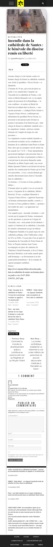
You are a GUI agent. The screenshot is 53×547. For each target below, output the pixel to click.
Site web (11, 446)
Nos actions (14, 544)
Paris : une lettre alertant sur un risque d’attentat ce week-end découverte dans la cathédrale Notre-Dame (16, 314)
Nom (10, 433)
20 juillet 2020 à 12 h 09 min (17, 388)
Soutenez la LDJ (28, 544)
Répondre (11, 399)
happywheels (12, 331)
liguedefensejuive (17, 58)
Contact (36, 536)
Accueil (16, 536)
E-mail (10, 440)
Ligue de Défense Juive (34, 540)
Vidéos (40, 544)
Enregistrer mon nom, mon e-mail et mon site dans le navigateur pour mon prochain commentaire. (25, 455)
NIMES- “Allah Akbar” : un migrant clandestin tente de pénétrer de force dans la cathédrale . (34, 295)
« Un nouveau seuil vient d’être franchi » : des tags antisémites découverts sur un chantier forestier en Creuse (25, 528)
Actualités (15, 37)
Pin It (11, 69)
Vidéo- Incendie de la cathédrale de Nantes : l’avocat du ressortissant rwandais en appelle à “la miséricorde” (16, 295)
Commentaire (13, 416)
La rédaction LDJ (17, 540)
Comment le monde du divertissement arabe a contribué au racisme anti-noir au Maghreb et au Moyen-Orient (17, 351)
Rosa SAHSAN (13, 385)
